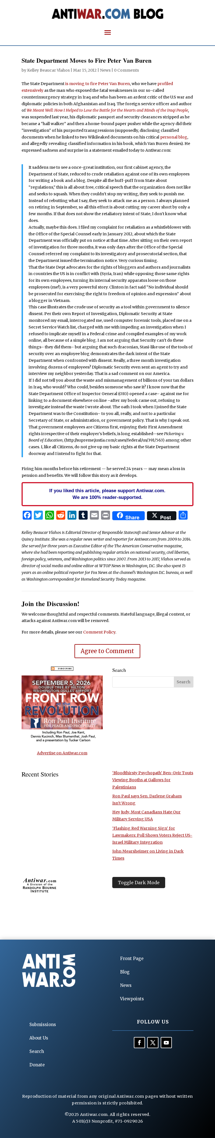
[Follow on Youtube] (166, 1042)
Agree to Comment (107, 650)
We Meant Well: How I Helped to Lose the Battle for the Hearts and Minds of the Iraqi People (107, 110)
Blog (125, 972)
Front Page (132, 958)
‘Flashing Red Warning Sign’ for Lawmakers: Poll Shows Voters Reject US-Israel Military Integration (152, 835)
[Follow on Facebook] (139, 1042)
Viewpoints (132, 998)
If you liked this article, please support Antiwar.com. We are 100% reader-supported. (107, 494)
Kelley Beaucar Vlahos (48, 70)
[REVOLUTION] (62, 741)
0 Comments (126, 70)
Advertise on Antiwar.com (62, 752)
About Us (38, 1038)
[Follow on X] (152, 1042)
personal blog (173, 137)
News (105, 70)
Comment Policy (99, 632)
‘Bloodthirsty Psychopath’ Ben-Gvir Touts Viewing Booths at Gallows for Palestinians (152, 779)
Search (36, 1051)
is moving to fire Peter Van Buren (97, 83)
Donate (37, 1064)
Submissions (42, 1024)
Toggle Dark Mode (139, 882)
